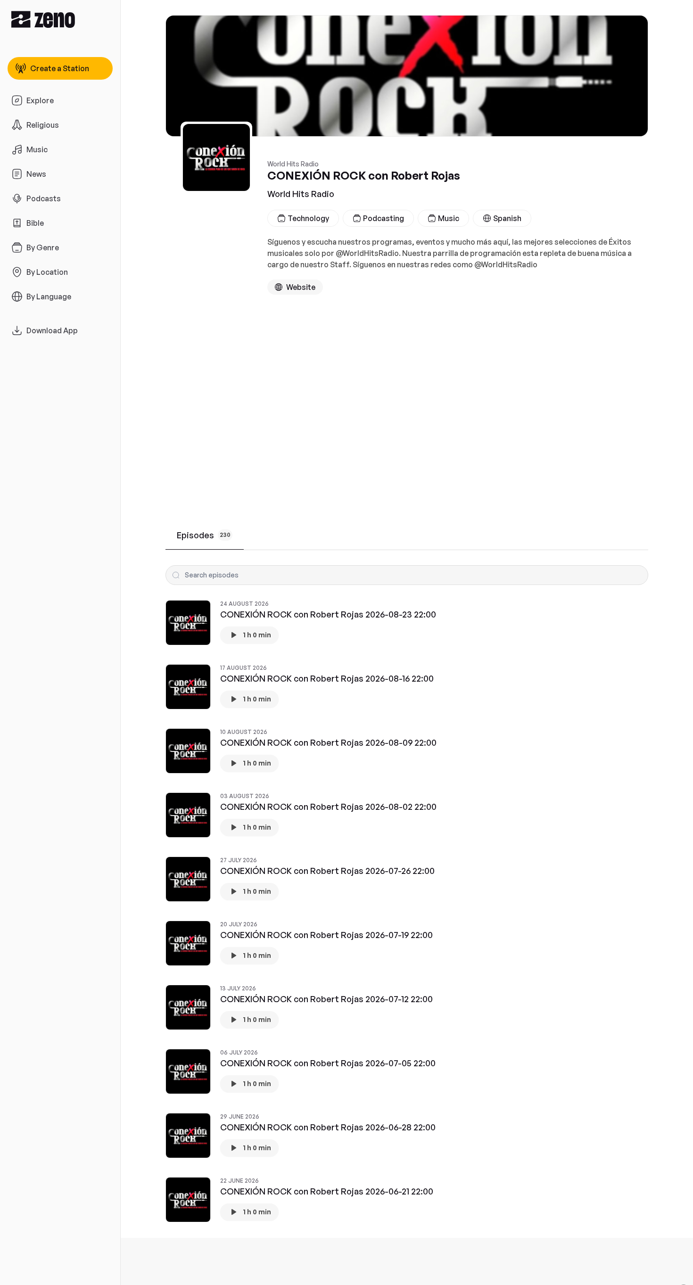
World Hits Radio (300, 194)
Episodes (204, 535)
